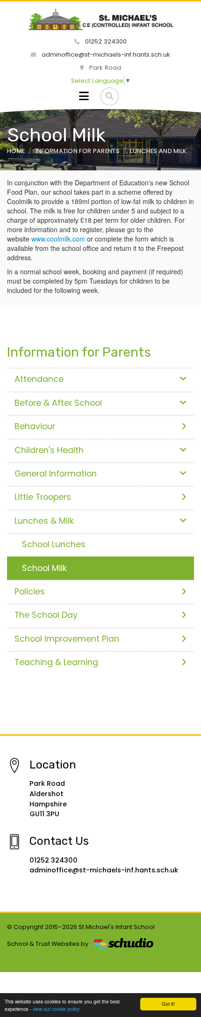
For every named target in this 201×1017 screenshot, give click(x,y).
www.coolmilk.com (58, 238)
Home (16, 151)
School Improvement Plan (66, 638)
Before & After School (58, 403)
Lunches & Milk (44, 521)
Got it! (168, 1003)
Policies (29, 591)
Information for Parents (78, 151)
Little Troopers (42, 497)
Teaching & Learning (56, 662)
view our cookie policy (56, 1008)
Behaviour (34, 426)
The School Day (46, 615)
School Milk (44, 568)
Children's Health (49, 450)
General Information (55, 473)
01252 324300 (105, 41)
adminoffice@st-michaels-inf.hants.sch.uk (105, 54)
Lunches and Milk (158, 151)
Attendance (39, 379)
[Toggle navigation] (84, 96)
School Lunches (54, 544)
